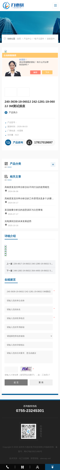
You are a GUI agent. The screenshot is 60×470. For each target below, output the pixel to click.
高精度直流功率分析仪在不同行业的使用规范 (27, 187)
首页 (19, 39)
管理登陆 (34, 458)
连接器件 (51, 39)
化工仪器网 (24, 458)
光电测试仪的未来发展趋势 (18, 221)
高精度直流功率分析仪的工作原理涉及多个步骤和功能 (30, 198)
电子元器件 (39, 39)
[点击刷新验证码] (26, 369)
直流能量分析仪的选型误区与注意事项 (24, 210)
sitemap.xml (45, 458)
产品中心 (28, 39)
